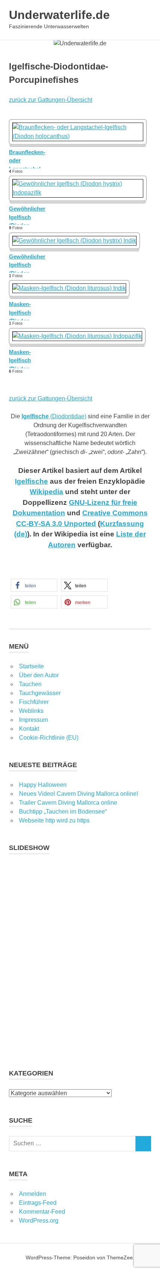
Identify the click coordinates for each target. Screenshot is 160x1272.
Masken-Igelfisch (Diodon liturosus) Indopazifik (23, 358)
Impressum (33, 720)
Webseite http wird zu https (54, 820)
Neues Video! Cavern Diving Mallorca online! (78, 794)
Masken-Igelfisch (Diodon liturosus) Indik (28, 310)
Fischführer (34, 702)
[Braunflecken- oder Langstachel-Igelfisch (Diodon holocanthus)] (77, 136)
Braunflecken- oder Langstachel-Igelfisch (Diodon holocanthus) (27, 158)
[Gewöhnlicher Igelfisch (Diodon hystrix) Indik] (74, 240)
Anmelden (32, 1194)
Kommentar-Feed (42, 1211)
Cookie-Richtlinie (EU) (49, 737)
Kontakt (29, 729)
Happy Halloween (43, 785)
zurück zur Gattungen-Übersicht (50, 100)
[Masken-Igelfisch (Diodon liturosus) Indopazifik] (77, 336)
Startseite (31, 666)
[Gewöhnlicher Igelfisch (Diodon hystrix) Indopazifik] (77, 192)
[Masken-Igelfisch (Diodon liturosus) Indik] (69, 288)
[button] (34, 585)
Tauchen (30, 684)
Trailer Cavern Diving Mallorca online (68, 802)
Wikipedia (46, 492)
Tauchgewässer (40, 693)
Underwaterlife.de (59, 15)
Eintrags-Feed (38, 1203)
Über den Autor (39, 675)
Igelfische (31, 481)
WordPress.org (38, 1220)
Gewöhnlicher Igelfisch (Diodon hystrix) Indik (27, 263)
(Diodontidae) (54, 416)
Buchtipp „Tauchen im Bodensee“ (63, 811)
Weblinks (31, 711)
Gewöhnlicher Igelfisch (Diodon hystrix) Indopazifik (27, 215)
